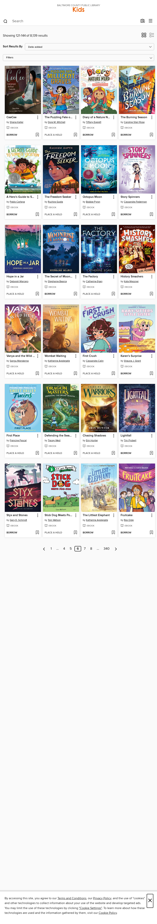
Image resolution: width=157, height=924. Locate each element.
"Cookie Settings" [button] (90, 908)
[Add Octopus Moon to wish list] (113, 214)
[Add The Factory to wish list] (113, 294)
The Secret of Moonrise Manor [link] (59, 276)
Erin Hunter (92, 440)
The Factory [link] (90, 276)
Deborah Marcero (19, 281)
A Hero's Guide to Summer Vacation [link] (21, 197)
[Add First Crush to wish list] (113, 373)
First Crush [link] (90, 356)
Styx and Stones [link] (17, 515)
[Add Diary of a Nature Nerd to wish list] (113, 135)
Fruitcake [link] (126, 515)
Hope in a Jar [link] (15, 276)
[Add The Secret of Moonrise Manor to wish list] (75, 294)
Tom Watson (54, 520)
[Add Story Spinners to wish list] (151, 214)
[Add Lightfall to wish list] (151, 453)
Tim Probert (130, 440)
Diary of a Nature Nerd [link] (97, 117)
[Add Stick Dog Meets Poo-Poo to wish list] (75, 532)
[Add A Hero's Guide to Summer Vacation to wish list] (37, 214)
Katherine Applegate (59, 360)
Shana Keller (16, 122)
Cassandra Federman (135, 201)
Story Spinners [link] (130, 197)
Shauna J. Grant (132, 360)
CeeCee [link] (11, 117)
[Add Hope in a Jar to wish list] (37, 294)
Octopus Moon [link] (92, 197)
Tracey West (54, 440)
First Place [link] (13, 435)
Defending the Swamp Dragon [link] (59, 435)
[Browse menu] (150, 21)
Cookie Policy (108, 913)
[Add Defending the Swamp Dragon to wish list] (75, 453)
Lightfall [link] (126, 435)
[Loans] (142, 21)
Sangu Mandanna (19, 360)
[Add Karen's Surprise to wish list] (151, 373)
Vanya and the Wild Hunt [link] (21, 356)
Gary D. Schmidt (18, 520)
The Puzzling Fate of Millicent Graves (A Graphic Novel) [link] (59, 117)
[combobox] (70, 21)
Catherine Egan (94, 281)
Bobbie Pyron (93, 201)
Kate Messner (131, 281)
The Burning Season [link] (134, 117)
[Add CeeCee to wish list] (37, 135)
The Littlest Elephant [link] (96, 515)
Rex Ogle (129, 520)
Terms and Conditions (71, 898)
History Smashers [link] (132, 276)
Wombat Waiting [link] (55, 356)
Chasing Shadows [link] (94, 435)
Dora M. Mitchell (56, 122)
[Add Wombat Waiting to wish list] (75, 373)
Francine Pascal (18, 440)
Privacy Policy (102, 898)
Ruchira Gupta (55, 201)
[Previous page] (44, 548)
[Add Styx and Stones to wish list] (37, 532)
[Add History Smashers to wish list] (151, 294)
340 (107, 549)
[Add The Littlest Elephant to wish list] (113, 532)
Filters (9, 57)
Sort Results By (13, 46)
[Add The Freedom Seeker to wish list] (75, 214)
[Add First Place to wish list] (37, 453)
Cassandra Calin (95, 360)
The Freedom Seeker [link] (58, 197)
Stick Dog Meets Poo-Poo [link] (59, 515)
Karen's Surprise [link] (131, 356)
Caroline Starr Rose (134, 122)
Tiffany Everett (93, 122)
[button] (143, 36)
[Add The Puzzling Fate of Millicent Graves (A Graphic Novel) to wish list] (75, 135)
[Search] (5, 21)
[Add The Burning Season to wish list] (151, 135)
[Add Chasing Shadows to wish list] (113, 453)
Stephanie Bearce (57, 281)
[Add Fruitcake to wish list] (151, 532)
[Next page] (116, 548)
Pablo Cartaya (17, 201)
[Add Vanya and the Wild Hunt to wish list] (37, 373)
